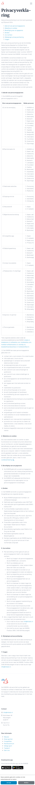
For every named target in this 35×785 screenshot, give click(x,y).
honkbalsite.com (26, 342)
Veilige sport (8, 746)
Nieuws (6, 737)
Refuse (26, 782)
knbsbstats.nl (5, 342)
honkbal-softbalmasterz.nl (9, 344)
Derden (7, 32)
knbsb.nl (27, 340)
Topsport (7, 748)
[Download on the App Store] (6, 767)
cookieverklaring (6, 460)
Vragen (7, 39)
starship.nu (21, 344)
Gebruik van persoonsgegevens (15, 26)
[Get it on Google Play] (15, 767)
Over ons (7, 750)
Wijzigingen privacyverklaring (14, 37)
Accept (9, 782)
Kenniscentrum (9, 743)
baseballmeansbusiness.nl (9, 347)
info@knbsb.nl (28, 621)
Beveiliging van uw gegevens (14, 30)
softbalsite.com (15, 342)
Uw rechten (8, 35)
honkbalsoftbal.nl (23, 347)
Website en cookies (11, 28)
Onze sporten (8, 739)
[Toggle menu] (31, 3)
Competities (8, 741)
